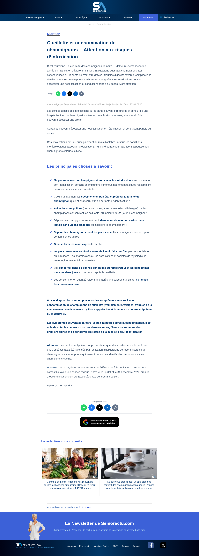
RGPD (116, 546)
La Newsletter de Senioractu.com (99, 523)
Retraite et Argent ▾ (35, 17)
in (75, 94)
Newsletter (148, 17)
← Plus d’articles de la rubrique (69, 507)
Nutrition (107, 24)
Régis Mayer (70, 104)
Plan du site (85, 546)
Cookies (126, 546)
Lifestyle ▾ (127, 17)
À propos (71, 546)
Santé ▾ (58, 17)
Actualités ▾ (104, 17)
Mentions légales (102, 546)
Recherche (168, 17)
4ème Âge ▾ (81, 17)
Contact (136, 546)
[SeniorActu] (99, 7)
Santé (99, 24)
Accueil (91, 24)
